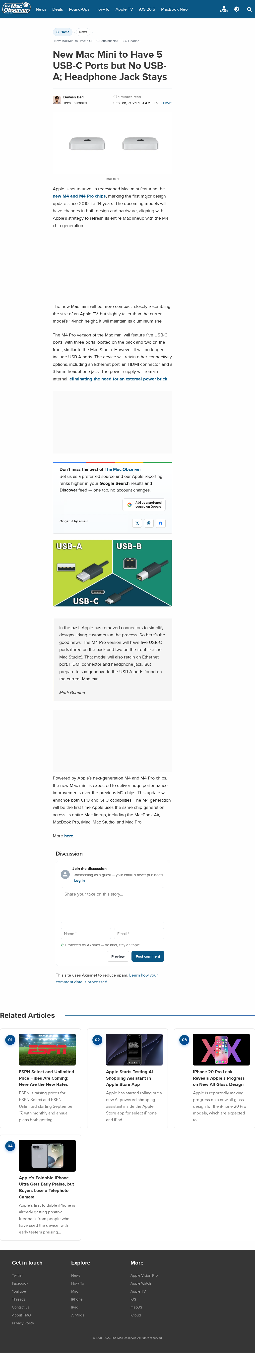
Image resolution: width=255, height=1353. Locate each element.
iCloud (135, 1315)
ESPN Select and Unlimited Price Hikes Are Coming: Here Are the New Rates (46, 1078)
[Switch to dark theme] (237, 9)
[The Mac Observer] (16, 9)
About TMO (21, 1315)
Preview (118, 956)
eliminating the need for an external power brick (118, 378)
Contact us (20, 1307)
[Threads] (149, 523)
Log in (79, 880)
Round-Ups (79, 9)
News (41, 9)
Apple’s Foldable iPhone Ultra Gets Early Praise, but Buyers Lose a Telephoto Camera (46, 1187)
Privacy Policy (23, 1323)
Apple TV (124, 9)
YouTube (19, 1291)
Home (65, 32)
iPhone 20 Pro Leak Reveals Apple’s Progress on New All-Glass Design (219, 1078)
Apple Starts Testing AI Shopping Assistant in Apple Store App (129, 1078)
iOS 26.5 (147, 9)
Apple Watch (140, 1283)
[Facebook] (161, 523)
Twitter (17, 1275)
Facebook (20, 1283)
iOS (133, 1299)
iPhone (76, 1299)
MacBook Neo (174, 9)
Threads (18, 1299)
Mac (74, 1291)
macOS (136, 1307)
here (68, 835)
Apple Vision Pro (144, 1275)
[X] (137, 523)
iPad (74, 1307)
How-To (102, 9)
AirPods (77, 1315)
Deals (57, 9)
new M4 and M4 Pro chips (79, 196)
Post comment (148, 956)
